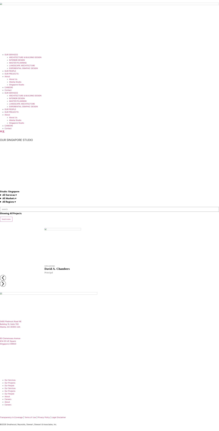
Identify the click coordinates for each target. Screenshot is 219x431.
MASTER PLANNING (18, 63)
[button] (109, 195)
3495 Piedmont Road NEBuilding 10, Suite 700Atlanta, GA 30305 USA (10, 324)
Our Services (10, 380)
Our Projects (10, 383)
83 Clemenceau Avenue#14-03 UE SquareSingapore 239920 (10, 341)
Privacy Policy (44, 417)
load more (6, 219)
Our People (9, 385)
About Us (13, 79)
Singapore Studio (16, 85)
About (7, 76)
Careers (8, 399)
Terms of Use (30, 417)
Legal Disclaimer (59, 417)
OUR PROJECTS (11, 74)
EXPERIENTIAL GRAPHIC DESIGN (23, 68)
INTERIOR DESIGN (17, 60)
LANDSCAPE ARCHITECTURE (22, 65)
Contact (8, 90)
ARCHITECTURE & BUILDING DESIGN (25, 57)
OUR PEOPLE (10, 71)
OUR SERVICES (11, 54)
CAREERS (9, 87)
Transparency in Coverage (11, 417)
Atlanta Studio (15, 82)
